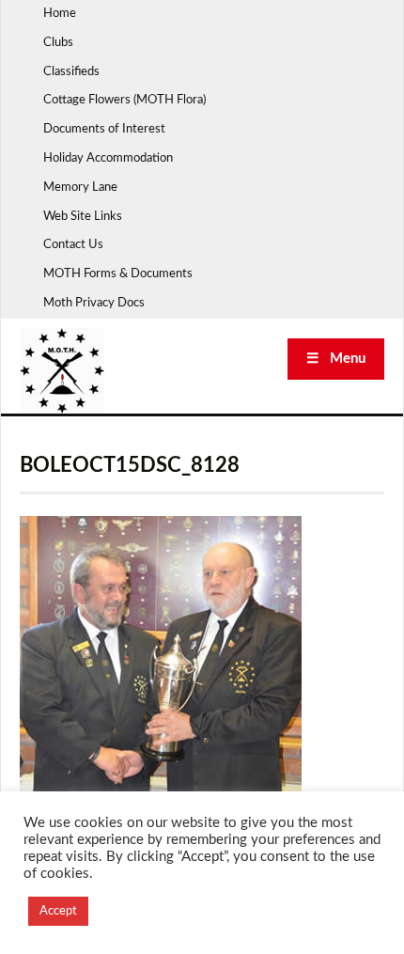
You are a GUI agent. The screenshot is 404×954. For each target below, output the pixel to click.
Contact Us (73, 245)
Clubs (58, 43)
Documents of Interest (104, 129)
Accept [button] (58, 911)
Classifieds (71, 72)
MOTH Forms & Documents (118, 274)
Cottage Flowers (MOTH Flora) (124, 100)
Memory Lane (80, 187)
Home (59, 14)
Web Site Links (82, 217)
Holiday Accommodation (108, 158)
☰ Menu (335, 359)
